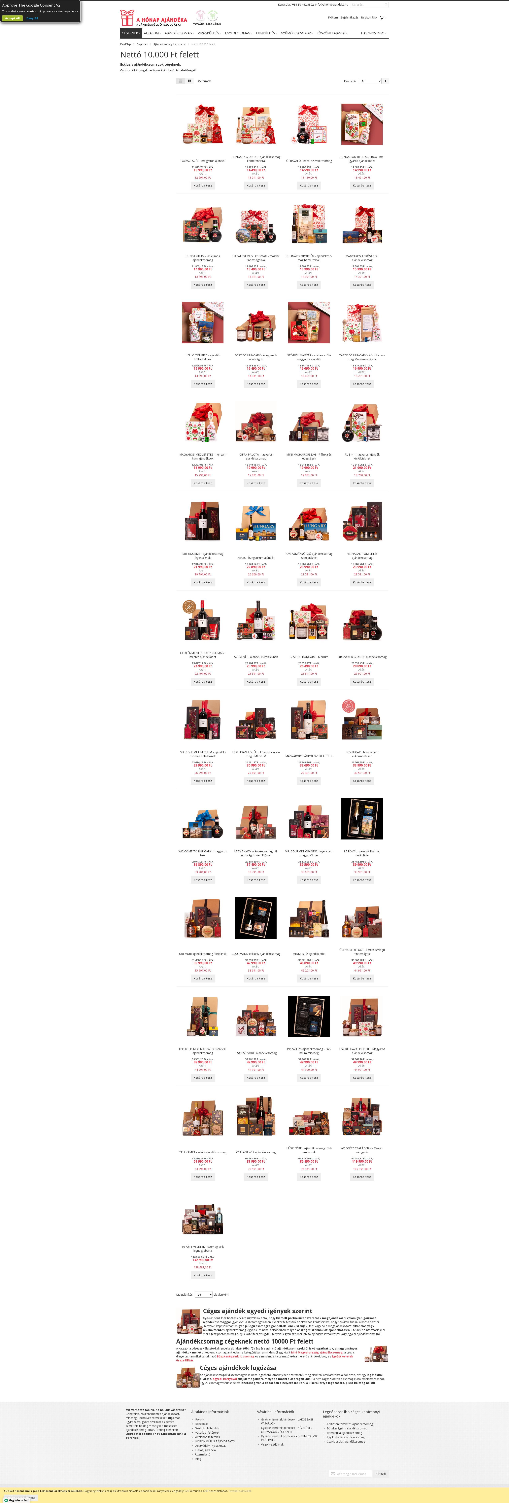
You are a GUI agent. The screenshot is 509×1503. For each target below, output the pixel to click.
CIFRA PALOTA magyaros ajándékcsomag (256, 456)
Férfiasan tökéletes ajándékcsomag (350, 1424)
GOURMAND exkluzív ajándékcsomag (256, 954)
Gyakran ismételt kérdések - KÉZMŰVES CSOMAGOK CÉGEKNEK (286, 1430)
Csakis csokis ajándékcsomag (346, 1441)
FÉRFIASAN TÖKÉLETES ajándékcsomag (362, 556)
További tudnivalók (240, 1491)
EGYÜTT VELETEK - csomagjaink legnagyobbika (203, 1248)
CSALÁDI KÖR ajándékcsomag (256, 1152)
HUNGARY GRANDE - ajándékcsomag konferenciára (256, 159)
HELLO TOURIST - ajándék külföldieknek (203, 357)
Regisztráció (369, 17)
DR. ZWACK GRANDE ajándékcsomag (362, 657)
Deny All (32, 18)
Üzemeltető (202, 1454)
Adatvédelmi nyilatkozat (210, 1446)
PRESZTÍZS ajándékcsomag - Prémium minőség (309, 1051)
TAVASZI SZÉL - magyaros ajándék (202, 161)
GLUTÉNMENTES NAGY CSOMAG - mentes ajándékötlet (202, 655)
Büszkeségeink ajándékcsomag (347, 1428)
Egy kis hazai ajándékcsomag (345, 1437)
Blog (198, 1459)
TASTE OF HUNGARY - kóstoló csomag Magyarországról (362, 357)
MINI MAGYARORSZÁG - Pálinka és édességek (309, 456)
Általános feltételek (207, 1437)
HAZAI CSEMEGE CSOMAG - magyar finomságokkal (256, 258)
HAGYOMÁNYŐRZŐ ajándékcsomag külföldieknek (309, 556)
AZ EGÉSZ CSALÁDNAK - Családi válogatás (362, 1150)
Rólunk (199, 1419)
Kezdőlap (125, 44)
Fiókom (333, 17)
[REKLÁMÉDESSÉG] (201, 15)
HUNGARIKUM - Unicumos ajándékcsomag (203, 258)
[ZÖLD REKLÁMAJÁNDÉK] (213, 15)
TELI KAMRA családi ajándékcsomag (202, 1152)
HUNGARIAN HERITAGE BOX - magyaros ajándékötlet (362, 159)
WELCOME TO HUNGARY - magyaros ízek (203, 853)
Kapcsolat (201, 1424)
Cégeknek (142, 44)
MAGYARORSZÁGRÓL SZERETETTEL (309, 756)
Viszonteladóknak (272, 1444)
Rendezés (350, 81)
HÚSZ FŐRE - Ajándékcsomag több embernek (309, 1150)
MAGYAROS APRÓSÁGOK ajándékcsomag (362, 258)
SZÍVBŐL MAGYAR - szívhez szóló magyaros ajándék (309, 357)
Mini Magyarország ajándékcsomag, (317, 1352)
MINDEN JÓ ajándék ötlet (308, 954)
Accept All (12, 18)
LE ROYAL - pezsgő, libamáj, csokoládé (362, 853)
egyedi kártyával (225, 1379)
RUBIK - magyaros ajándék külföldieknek (362, 456)
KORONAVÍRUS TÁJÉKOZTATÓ (215, 1441)
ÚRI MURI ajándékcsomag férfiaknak (202, 954)
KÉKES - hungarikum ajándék (255, 558)
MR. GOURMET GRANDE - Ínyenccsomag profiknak (309, 853)
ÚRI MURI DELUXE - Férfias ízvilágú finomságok (362, 952)
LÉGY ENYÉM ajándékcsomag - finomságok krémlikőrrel (256, 853)
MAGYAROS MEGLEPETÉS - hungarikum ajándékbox (202, 456)
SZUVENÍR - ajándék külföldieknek (256, 657)
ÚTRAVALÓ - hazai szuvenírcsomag (309, 161)
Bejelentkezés (349, 17)
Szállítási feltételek (207, 1428)
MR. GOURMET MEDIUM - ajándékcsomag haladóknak (203, 754)
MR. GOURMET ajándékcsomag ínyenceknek (202, 556)
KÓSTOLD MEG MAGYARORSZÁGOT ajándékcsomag (203, 1051)
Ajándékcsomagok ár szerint (170, 44)
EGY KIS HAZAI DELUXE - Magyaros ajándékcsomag (362, 1051)
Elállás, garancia (205, 1450)
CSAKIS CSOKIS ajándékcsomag (256, 1053)
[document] (254, 1495)
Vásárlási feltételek (207, 1432)
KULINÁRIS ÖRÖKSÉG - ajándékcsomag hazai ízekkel (309, 258)
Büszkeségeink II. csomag (235, 1356)
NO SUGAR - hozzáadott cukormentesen (362, 754)
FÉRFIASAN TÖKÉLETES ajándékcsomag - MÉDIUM (256, 754)
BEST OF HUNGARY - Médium (309, 657)
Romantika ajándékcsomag (344, 1433)
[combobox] (369, 4)
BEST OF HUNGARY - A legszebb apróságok (256, 357)
